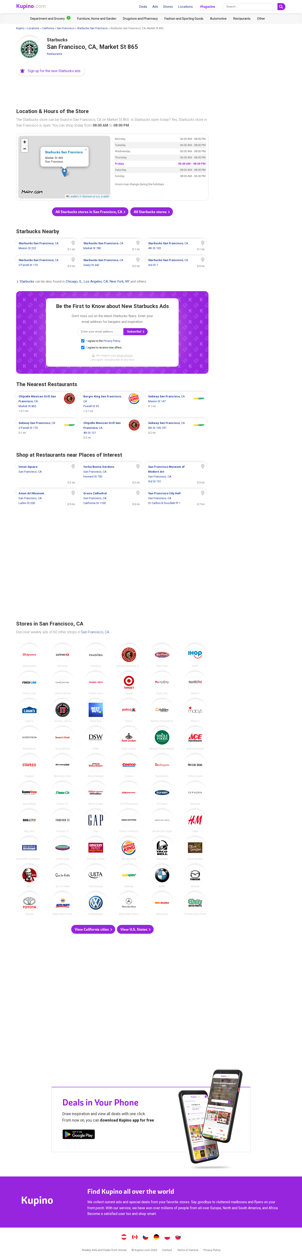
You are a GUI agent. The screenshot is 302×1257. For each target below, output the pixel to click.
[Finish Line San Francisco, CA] (29, 683)
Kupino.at (124, 1237)
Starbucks (27, 282)
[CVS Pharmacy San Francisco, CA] (129, 793)
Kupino (20, 28)
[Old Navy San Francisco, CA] (162, 793)
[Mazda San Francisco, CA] (195, 876)
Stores (168, 7)
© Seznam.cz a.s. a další (94, 196)
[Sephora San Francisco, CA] (195, 793)
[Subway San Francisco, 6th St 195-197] (176, 430)
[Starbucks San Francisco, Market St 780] (111, 246)
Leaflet (73, 196)
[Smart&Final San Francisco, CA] (62, 738)
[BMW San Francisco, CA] (162, 876)
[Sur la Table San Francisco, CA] (62, 876)
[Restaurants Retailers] (241, 18)
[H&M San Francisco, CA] (195, 821)
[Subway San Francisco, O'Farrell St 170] (46, 430)
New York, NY (119, 282)
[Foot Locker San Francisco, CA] (129, 738)
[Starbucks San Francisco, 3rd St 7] (176, 263)
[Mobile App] (78, 1135)
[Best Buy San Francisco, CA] (95, 710)
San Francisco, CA (95, 632)
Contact (167, 1250)
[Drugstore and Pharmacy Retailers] (140, 18)
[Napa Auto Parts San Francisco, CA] (62, 903)
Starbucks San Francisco (92, 28)
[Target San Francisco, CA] (129, 683)
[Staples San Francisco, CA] (29, 766)
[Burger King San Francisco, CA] (129, 848)
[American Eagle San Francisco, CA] (162, 821)
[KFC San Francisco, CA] (29, 876)
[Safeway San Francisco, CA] (62, 655)
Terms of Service (187, 1250)
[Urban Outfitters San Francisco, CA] (129, 821)
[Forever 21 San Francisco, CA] (62, 821)
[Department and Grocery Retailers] (50, 18)
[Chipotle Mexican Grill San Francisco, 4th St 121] (111, 430)
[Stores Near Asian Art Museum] (46, 498)
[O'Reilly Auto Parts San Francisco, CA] (195, 903)
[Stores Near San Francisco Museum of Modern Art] (176, 474)
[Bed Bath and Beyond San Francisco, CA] (29, 848)
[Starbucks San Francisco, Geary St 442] (111, 263)
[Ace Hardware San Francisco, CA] (195, 738)
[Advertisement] (112, 91)
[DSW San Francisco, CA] (95, 738)
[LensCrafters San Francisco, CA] (62, 683)
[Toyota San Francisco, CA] (29, 903)
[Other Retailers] (261, 18)
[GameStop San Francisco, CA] (29, 793)
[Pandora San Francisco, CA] (95, 655)
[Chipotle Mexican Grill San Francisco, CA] (129, 655)
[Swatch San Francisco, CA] (195, 683)
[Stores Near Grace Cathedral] (111, 498)
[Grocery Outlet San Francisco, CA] (95, 848)
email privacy (125, 355)
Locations (185, 7)
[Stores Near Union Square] (46, 474)
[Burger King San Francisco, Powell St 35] (111, 404)
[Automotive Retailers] (218, 18)
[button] (50, 71)
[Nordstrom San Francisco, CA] (29, 738)
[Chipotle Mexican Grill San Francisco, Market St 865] (46, 404)
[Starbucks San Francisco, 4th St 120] (176, 246)
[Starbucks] (29, 49)
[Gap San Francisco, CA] (95, 821)
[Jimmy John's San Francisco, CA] (62, 710)
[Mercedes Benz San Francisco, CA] (129, 903)
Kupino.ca (135, 1237)
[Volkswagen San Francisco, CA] (95, 903)
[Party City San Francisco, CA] (162, 683)
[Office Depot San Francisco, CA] (95, 793)
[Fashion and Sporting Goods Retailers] (183, 18)
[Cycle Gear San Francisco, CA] (62, 848)
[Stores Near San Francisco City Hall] (176, 498)
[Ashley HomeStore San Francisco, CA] (162, 710)
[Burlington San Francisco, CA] (162, 766)
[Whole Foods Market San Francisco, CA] (162, 738)
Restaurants (54, 54)
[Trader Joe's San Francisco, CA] (95, 683)
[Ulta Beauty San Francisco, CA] (95, 876)
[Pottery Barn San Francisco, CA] (195, 766)
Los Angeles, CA (96, 282)
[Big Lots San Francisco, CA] (29, 821)
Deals (143, 7)
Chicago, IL (74, 282)
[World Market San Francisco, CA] (95, 766)
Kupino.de (156, 1237)
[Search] (281, 6)
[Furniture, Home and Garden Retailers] (96, 18)
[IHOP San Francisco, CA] (195, 655)
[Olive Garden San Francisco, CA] (195, 848)
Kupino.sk (178, 1237)
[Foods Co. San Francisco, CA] (62, 793)
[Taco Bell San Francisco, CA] (162, 848)
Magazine (207, 6)
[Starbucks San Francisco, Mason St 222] (46, 246)
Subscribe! (134, 331)
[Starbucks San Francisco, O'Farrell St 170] (46, 263)
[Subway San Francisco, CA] (129, 876)
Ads (155, 7)
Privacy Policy (111, 341)
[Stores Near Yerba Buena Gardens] (111, 474)
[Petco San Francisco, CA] (129, 710)
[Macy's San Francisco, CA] (195, 710)
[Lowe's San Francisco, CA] (29, 710)
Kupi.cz (145, 1237)
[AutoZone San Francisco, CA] (162, 903)
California (48, 28)
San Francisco (65, 28)
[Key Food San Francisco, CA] (162, 655)
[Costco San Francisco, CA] (129, 766)
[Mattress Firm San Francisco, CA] (62, 766)
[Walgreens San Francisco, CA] (29, 655)
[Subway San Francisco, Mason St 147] (176, 404)
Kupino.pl (167, 1237)
